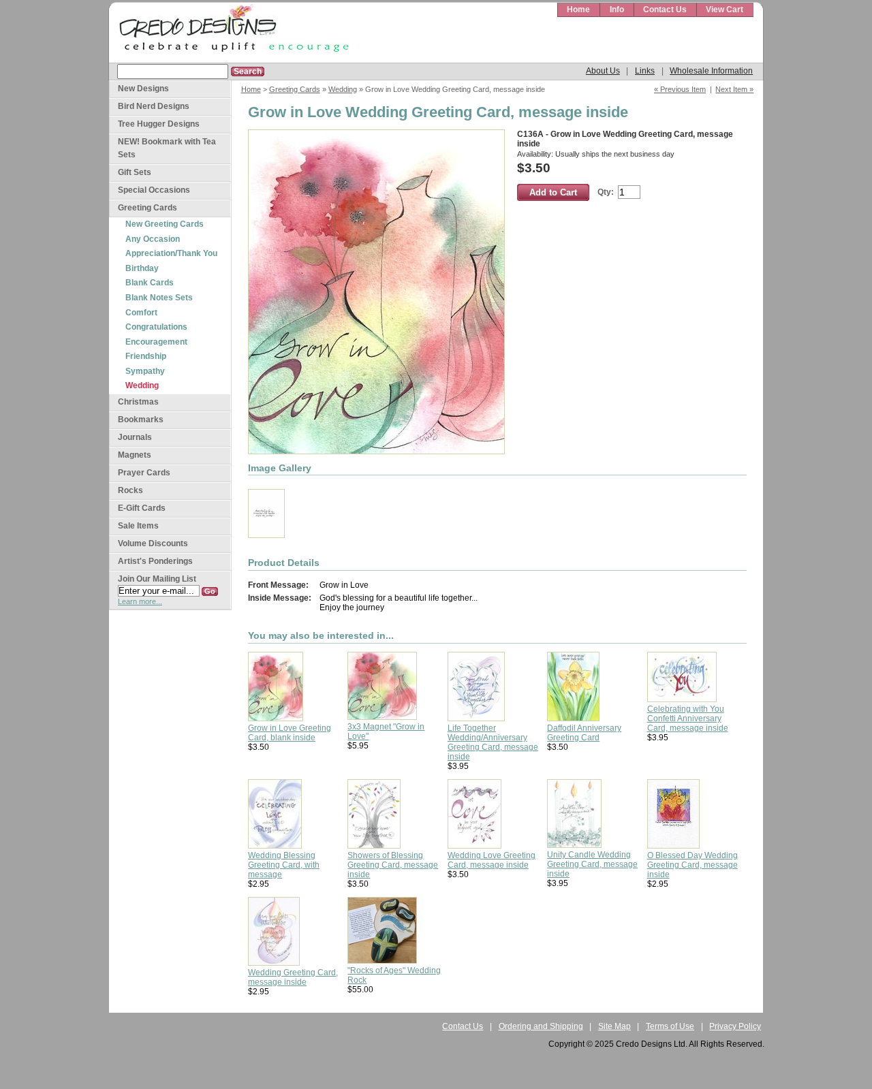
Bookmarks (141, 419)
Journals (135, 437)
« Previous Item (680, 89)
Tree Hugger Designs (159, 124)
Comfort (141, 312)
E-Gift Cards (142, 508)
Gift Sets (134, 172)
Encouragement (156, 342)
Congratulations (156, 327)
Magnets (134, 455)
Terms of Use (670, 1026)
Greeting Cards (294, 89)
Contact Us (665, 9)
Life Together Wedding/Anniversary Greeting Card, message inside (493, 742)
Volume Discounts (153, 543)
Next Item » (734, 89)
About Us (603, 71)
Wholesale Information (711, 71)
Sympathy (145, 371)
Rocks (130, 490)
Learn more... (140, 601)
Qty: (605, 192)
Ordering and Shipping (541, 1026)
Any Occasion (152, 239)
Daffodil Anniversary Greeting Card (584, 732)
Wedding (342, 89)
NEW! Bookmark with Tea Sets (167, 148)
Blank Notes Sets (159, 297)
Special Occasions (154, 190)
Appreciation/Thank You (171, 253)
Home (578, 9)
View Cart (724, 9)
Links (645, 71)
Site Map (614, 1026)
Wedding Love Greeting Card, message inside (491, 860)
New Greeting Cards (164, 224)
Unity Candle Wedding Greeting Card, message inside (592, 864)
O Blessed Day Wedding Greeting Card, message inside (692, 865)
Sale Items (138, 526)
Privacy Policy (735, 1026)
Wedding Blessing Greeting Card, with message (284, 865)
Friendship (145, 356)
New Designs (143, 88)
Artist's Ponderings (155, 561)
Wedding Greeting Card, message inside (293, 977)
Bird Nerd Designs (153, 106)
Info (617, 9)
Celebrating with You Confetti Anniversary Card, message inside (687, 718)
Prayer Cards (144, 472)
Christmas (138, 402)
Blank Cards (149, 282)
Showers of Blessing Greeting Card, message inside (392, 865)
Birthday (142, 268)
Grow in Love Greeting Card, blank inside (289, 732)
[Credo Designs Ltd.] (231, 33)
